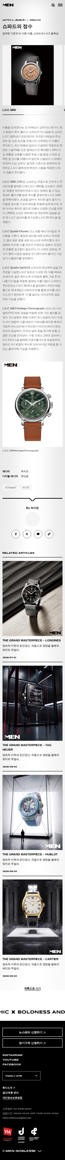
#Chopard (10, 487)
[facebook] (16, 534)
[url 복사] (49, 534)
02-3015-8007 (22, 1109)
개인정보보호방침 (12, 1097)
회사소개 (7, 1087)
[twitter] (27, 534)
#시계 (26, 487)
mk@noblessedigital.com (16, 1118)
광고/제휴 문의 (10, 1092)
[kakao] (38, 534)
